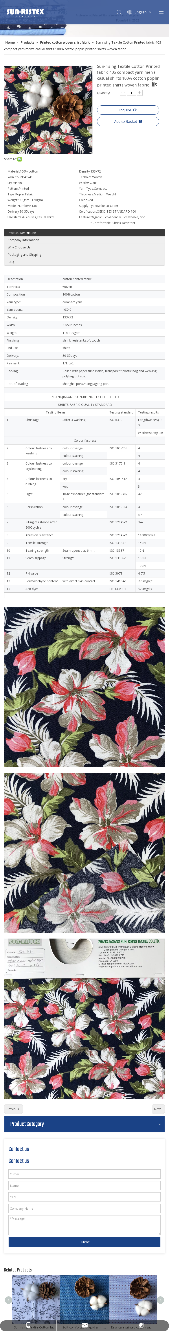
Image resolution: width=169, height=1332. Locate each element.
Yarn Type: (86, 188)
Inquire (125, 110)
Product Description (22, 233)
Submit (85, 1242)
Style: (11, 183)
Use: (10, 217)
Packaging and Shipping (24, 254)
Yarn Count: (15, 177)
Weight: (12, 200)
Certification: (88, 211)
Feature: (85, 217)
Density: (84, 171)
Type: (11, 194)
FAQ (11, 262)
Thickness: (86, 194)
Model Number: (18, 206)
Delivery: (13, 211)
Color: (83, 200)
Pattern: (13, 188)
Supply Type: (88, 206)
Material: (13, 171)
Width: (83, 183)
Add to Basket (125, 121)
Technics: (85, 177)
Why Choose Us (19, 247)
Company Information (23, 240)
